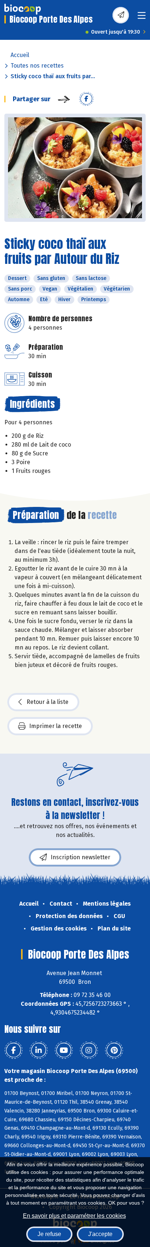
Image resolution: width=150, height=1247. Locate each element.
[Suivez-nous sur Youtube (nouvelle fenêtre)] (64, 1050)
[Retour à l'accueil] (22, 9)
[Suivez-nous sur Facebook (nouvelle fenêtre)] (13, 1050)
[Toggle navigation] (142, 17)
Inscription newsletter (80, 857)
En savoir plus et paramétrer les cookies (74, 1216)
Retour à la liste (47, 701)
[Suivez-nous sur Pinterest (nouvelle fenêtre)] (114, 1050)
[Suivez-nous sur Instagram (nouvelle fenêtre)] (89, 1050)
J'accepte (100, 1234)
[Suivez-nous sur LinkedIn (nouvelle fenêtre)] (38, 1050)
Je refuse (49, 1234)
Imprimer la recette (55, 726)
